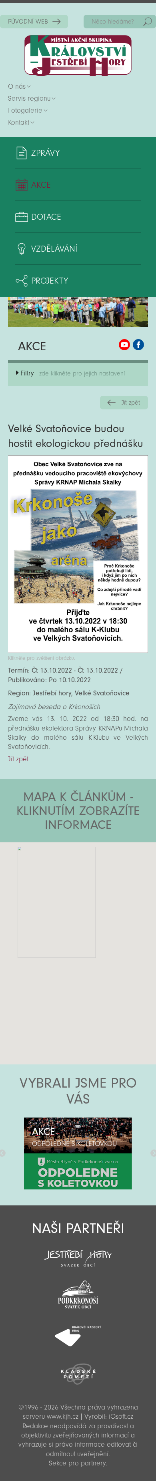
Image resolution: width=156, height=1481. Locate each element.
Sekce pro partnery (77, 1463)
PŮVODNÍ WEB (28, 21)
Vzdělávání (54, 249)
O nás (17, 86)
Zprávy (45, 153)
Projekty (49, 281)
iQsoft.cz (121, 1416)
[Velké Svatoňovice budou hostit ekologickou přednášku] (78, 651)
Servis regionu (29, 98)
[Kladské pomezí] (78, 1370)
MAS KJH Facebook (138, 344)
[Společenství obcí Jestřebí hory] (78, 1253)
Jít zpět (131, 402)
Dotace (46, 217)
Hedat (147, 21)
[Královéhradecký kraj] (78, 1331)
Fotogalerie (25, 110)
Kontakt (18, 122)
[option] (78, 1153)
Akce (41, 185)
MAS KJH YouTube (124, 344)
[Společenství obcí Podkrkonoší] (78, 1292)
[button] (100, 890)
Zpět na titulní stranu (78, 56)
